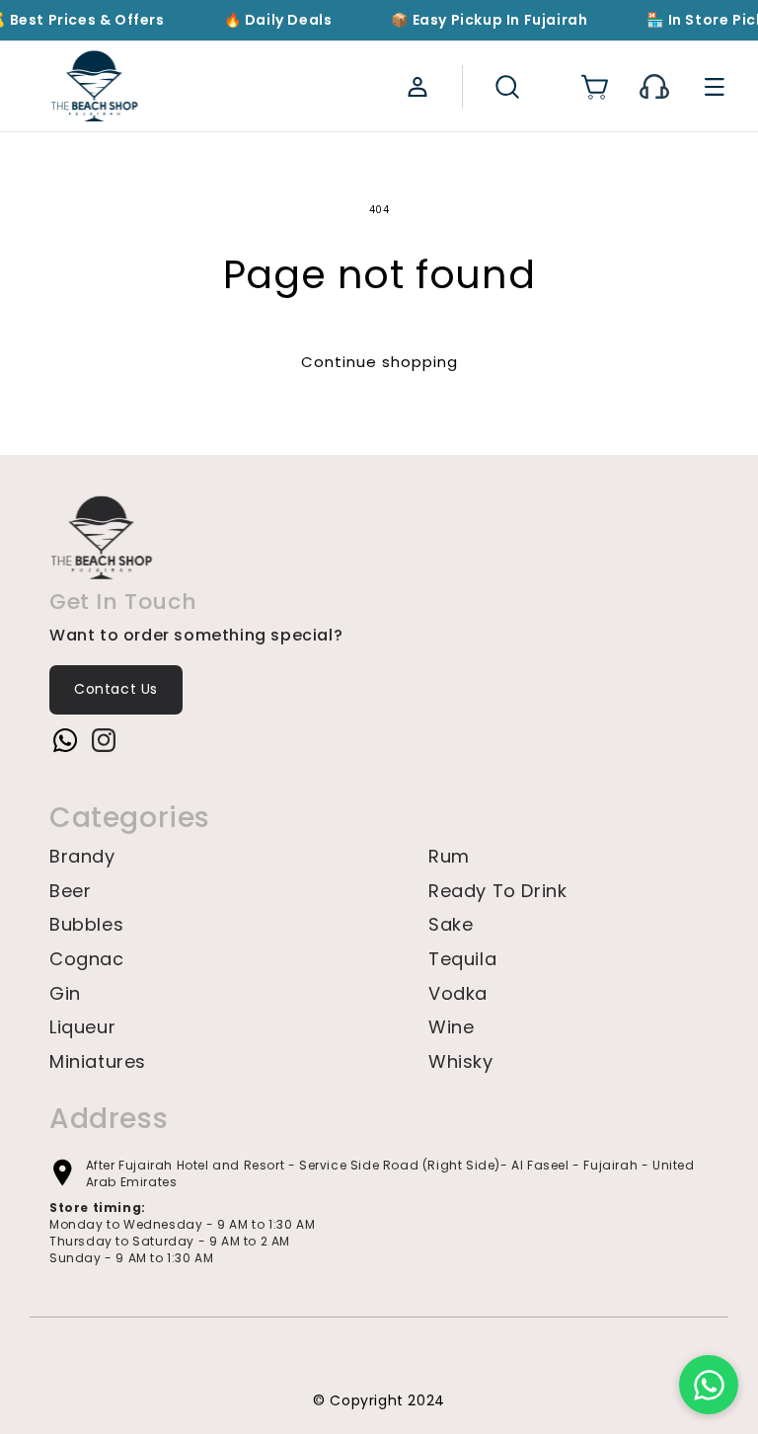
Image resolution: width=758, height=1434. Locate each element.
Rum (449, 857)
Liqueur (82, 1027)
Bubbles (86, 925)
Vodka (458, 994)
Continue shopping (379, 361)
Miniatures (97, 1062)
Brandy (82, 857)
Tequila (462, 959)
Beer (70, 891)
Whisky (460, 1062)
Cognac (86, 959)
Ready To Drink (497, 891)
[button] (506, 87)
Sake (450, 925)
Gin (65, 994)
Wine (451, 1027)
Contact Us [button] (116, 689)
